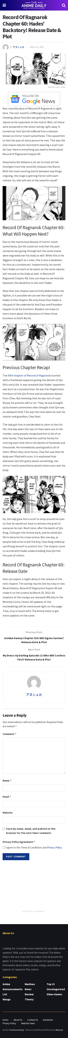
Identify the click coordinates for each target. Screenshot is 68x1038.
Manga (6, 999)
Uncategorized (56, 989)
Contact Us (32, 1019)
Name (7, 780)
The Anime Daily (16, 1030)
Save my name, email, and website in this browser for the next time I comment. (30, 831)
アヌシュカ (18, 47)
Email (7, 796)
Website (8, 812)
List (5, 994)
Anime (6, 984)
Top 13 (51, 984)
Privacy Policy (54, 847)
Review (29, 994)
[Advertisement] (34, 885)
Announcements (12, 989)
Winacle (59, 1030)
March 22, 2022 (37, 47)
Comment (10, 734)
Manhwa (30, 984)
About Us (18, 1019)
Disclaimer (48, 1019)
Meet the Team (28, 1023)
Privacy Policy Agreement (19, 842)
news (28, 989)
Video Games (54, 994)
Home (5, 1019)
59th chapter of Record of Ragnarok (29, 375)
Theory (29, 999)
